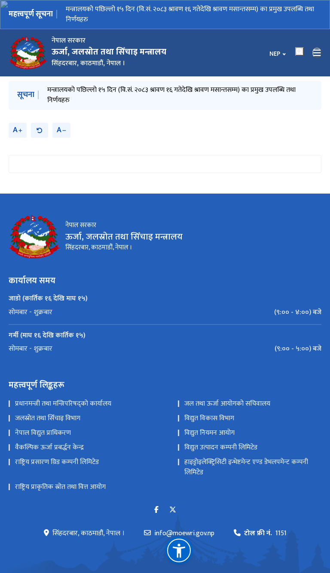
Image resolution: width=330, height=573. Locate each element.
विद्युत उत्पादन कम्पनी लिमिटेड (220, 447)
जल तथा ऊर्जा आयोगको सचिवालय (227, 403)
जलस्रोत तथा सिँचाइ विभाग (47, 418)
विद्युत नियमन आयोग (209, 433)
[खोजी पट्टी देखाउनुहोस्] (299, 51)
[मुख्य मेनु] (317, 53)
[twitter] (172, 510)
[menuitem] (165, 312)
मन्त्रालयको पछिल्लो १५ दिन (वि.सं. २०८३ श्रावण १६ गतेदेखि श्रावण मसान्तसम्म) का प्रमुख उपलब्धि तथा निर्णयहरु (190, 14)
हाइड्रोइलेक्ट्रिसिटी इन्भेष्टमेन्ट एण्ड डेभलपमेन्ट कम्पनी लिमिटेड (246, 467)
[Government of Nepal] (28, 52)
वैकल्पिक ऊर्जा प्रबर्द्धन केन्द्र (49, 447)
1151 (265, 533)
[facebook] (156, 510)
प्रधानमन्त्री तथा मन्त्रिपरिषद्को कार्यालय (63, 403)
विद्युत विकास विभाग (209, 418)
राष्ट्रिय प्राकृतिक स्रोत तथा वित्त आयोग (60, 487)
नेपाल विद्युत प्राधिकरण (43, 433)
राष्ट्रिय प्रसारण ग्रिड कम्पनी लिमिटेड (57, 462)
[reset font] (39, 130)
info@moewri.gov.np (184, 533)
